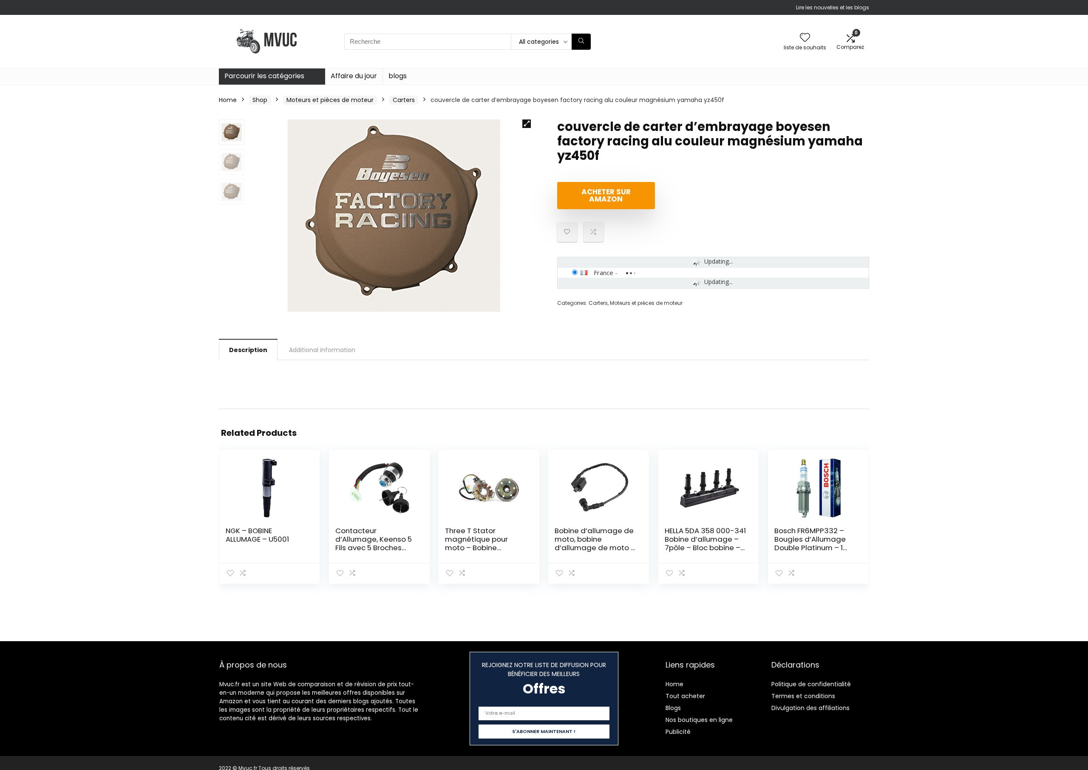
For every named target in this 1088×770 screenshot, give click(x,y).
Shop (259, 100)
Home (228, 100)
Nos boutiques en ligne (699, 720)
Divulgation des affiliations (810, 708)
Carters (404, 100)
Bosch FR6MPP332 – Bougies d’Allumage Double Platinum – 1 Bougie (810, 543)
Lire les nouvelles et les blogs (832, 7)
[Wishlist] (805, 38)
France (603, 272)
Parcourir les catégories (264, 76)
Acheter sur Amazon (606, 195)
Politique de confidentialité (811, 684)
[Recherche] (581, 42)
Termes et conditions (803, 696)
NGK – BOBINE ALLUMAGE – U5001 (257, 535)
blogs (397, 76)
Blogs (673, 708)
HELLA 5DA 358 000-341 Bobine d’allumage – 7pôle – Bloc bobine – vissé (705, 543)
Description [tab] (248, 350)
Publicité (678, 731)
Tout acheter (685, 696)
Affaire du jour (354, 76)
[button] (526, 123)
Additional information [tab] (322, 350)
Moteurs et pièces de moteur (330, 100)
